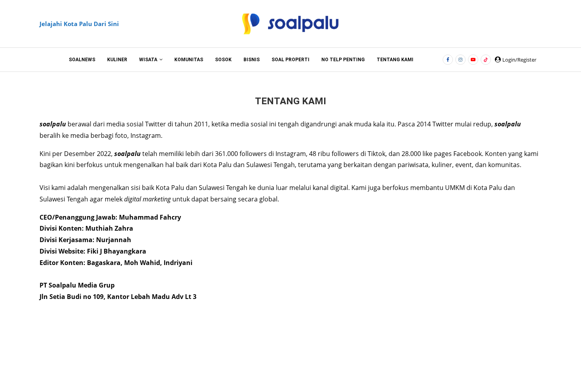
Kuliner (117, 59)
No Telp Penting (343, 59)
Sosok (223, 59)
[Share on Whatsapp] (323, 344)
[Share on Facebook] (270, 344)
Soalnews (82, 59)
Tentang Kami (395, 59)
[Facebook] (448, 60)
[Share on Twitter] (287, 344)
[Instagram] (460, 60)
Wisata (148, 59)
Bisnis (251, 59)
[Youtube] (473, 60)
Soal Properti (290, 59)
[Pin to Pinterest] (305, 344)
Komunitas (188, 59)
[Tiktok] (486, 60)
